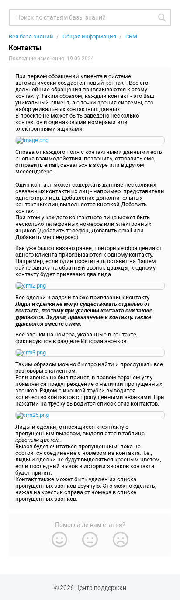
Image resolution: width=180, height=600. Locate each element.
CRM (131, 36)
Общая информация (89, 36)
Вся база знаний (31, 36)
